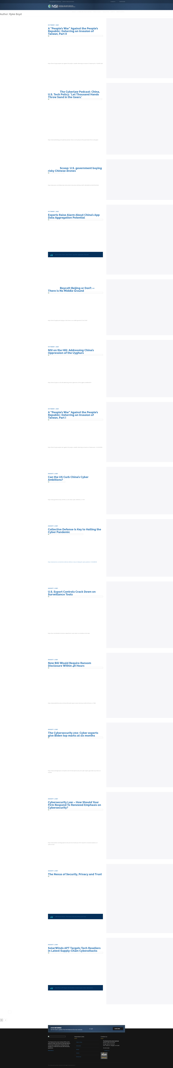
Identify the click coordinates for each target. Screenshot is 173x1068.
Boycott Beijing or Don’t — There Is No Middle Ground (71, 289)
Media (77, 1049)
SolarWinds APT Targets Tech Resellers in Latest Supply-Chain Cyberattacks (74, 949)
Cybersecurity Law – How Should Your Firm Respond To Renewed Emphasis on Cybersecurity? (74, 805)
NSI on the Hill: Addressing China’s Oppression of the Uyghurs (71, 351)
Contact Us (113, 1)
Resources (78, 1056)
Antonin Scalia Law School (68, 1)
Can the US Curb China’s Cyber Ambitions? (68, 478)
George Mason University (55, 1)
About (74, 11)
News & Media (120, 11)
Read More (51, 1050)
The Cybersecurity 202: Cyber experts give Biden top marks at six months (73, 734)
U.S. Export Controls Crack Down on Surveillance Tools (72, 593)
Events (113, 11)
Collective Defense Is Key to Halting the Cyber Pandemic (74, 531)
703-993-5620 (122, 1)
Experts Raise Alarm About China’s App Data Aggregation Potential (74, 216)
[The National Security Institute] (61, 6)
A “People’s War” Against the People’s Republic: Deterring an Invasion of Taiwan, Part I (73, 415)
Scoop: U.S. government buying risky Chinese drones (75, 169)
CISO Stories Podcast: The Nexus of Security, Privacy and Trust (70, 916)
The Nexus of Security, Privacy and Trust (75, 874)
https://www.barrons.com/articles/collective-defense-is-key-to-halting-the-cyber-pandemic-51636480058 (72, 562)
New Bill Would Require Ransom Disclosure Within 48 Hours (69, 664)
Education (106, 11)
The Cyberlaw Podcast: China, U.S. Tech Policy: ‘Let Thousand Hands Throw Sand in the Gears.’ (74, 94)
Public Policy (97, 11)
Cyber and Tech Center (84, 11)
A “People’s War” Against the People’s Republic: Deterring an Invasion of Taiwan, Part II (73, 31)
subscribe (117, 1028)
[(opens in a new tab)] (75, 48)
